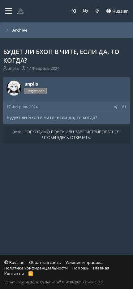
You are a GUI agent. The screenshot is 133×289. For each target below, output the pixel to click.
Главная (101, 268)
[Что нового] (97, 11)
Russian (120, 11)
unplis (13, 68)
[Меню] (8, 11)
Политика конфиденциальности (36, 268)
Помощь (80, 268)
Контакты (14, 273)
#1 (124, 106)
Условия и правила (84, 262)
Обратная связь (45, 262)
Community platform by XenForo (54, 282)
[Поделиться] (116, 107)
